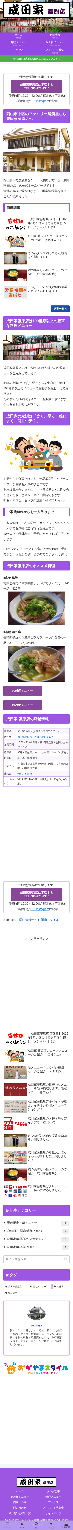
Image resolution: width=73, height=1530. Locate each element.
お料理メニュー (22, 690)
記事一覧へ (60, 308)
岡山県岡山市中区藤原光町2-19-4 (35, 736)
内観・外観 (19, 1502)
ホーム (20, 1491)
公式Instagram (39, 101)
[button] (66, 1259)
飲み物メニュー (22, 704)
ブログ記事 (53, 1491)
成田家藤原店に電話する (36, 86)
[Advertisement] (36, 978)
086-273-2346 (24, 773)
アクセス (53, 1502)
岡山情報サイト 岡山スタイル (39, 919)
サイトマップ (53, 1513)
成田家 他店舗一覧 (20, 1513)
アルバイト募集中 (53, 1507)
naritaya (36, 1325)
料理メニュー (53, 1496)
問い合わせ (19, 1507)
